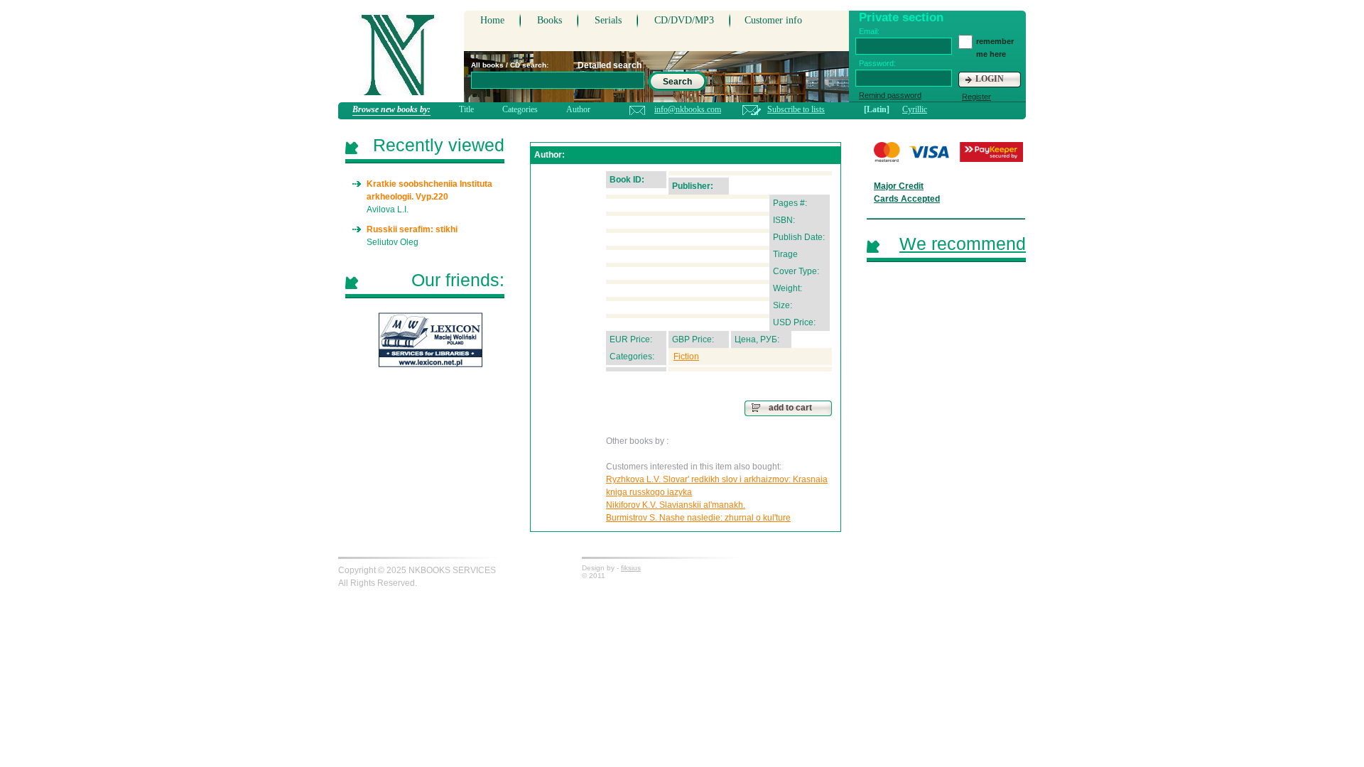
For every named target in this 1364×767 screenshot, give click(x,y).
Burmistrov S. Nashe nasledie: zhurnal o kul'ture (698, 518)
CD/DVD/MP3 (684, 20)
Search (677, 82)
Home (492, 20)
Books (549, 20)
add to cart (790, 408)
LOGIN (989, 79)
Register (976, 96)
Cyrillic (914, 109)
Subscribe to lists (796, 109)
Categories (520, 109)
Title (466, 109)
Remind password (890, 95)
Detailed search (610, 65)
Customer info (773, 20)
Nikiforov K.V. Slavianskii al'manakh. (675, 505)
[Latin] (876, 109)
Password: (877, 63)
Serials (608, 20)
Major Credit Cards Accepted (907, 192)
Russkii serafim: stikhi (412, 229)
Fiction (686, 356)
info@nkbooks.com (687, 109)
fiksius (631, 568)
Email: (869, 31)
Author (578, 109)
